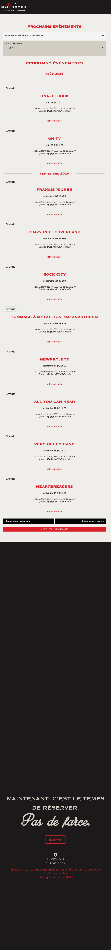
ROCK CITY (54, 274)
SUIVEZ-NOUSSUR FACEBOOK (55, 861)
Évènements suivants (93, 521)
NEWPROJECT (54, 359)
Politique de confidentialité (56, 877)
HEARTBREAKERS (54, 486)
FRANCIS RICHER (54, 189)
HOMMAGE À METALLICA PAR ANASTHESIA (54, 316)
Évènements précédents (17, 521)
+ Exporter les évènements (54, 529)
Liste (11, 47)
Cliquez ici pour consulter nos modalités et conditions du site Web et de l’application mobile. (56, 871)
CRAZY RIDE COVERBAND (54, 232)
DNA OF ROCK (54, 96)
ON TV (54, 138)
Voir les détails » (54, 120)
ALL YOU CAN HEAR (54, 401)
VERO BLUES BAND (54, 444)
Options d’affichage (14, 43)
